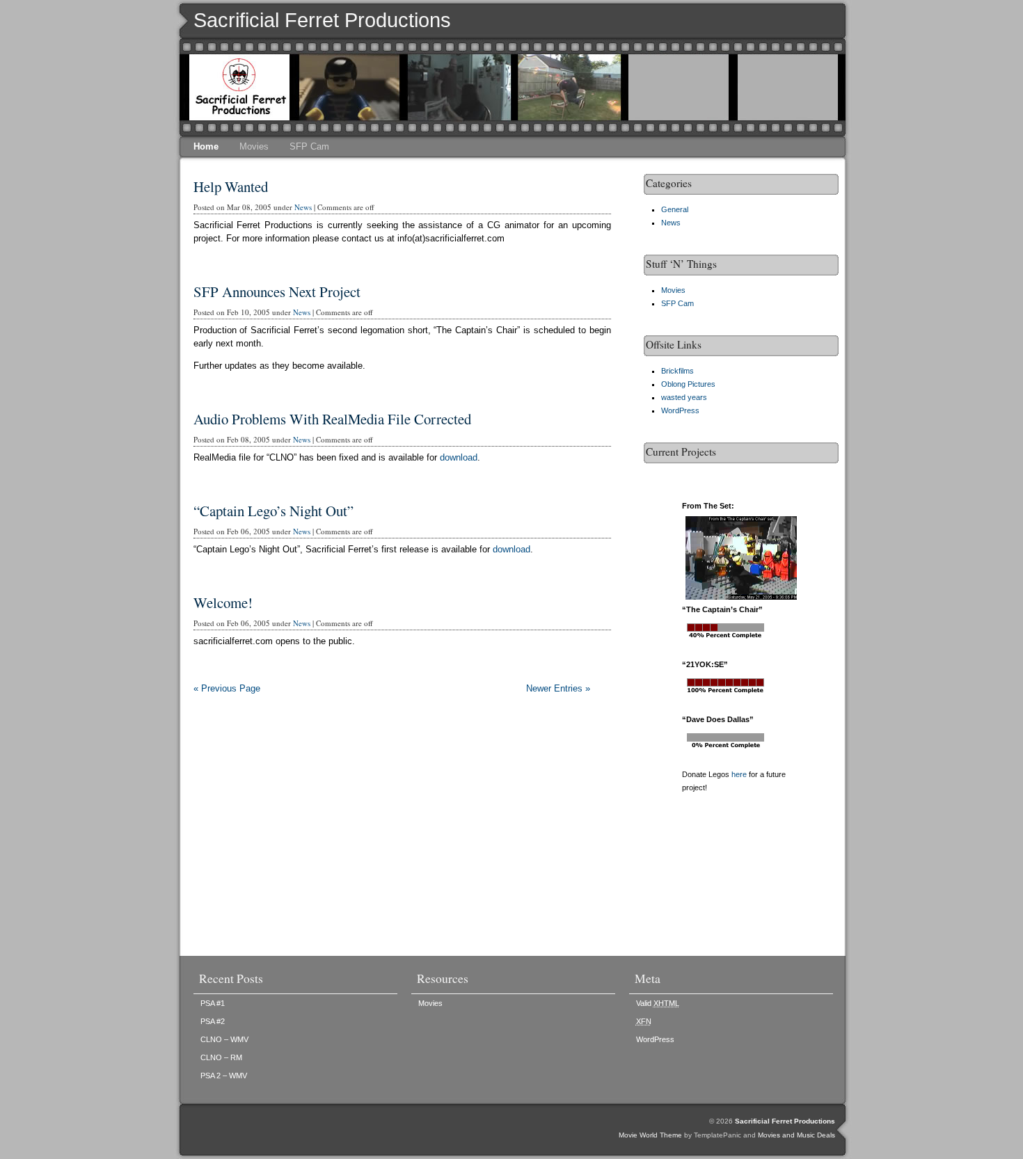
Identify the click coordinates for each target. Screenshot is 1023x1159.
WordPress (680, 410)
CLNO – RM (221, 1057)
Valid (657, 1003)
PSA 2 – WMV (223, 1075)
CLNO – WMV (224, 1039)
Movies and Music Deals (796, 1135)
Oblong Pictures (688, 384)
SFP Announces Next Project (276, 291)
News (303, 207)
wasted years (684, 397)
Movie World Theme (650, 1135)
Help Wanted (230, 186)
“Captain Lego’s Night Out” (273, 510)
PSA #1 (212, 1003)
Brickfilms (677, 371)
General (674, 209)
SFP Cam (309, 146)
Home (206, 146)
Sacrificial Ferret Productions (322, 20)
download (458, 457)
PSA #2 (212, 1021)
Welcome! (223, 602)
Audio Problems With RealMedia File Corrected (332, 419)
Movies (254, 146)
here (739, 774)
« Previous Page (226, 688)
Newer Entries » (558, 688)
